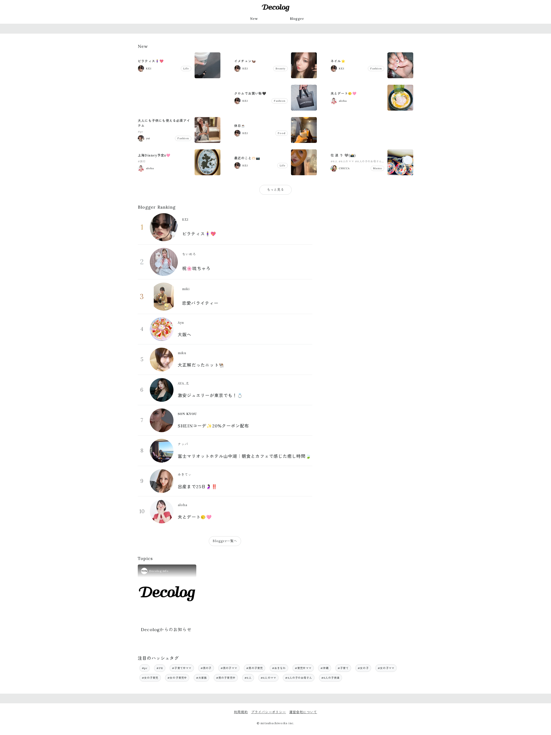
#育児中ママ (303, 668)
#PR (159, 668)
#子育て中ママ (181, 668)
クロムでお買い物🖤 (250, 93)
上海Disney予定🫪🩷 (154, 155)
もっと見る (275, 190)
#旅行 (142, 161)
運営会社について (303, 712)
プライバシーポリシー (268, 712)
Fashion (376, 68)
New (254, 19)
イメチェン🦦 (245, 61)
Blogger (297, 19)
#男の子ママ (229, 668)
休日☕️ (240, 126)
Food (281, 133)
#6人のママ (346, 161)
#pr (140, 131)
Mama (377, 168)
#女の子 (363, 668)
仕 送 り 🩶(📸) (343, 155)
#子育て (343, 668)
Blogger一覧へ (225, 541)
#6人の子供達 (330, 677)
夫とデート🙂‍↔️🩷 (344, 93)
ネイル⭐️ (338, 61)
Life (186, 68)
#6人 (334, 161)
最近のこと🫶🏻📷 (247, 158)
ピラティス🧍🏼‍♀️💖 (151, 61)
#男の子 (206, 668)
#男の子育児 (254, 668)
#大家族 (201, 677)
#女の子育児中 (177, 677)
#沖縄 (324, 668)
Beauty (280, 68)
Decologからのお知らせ (166, 629)
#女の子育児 (150, 677)
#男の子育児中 (225, 677)
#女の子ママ (386, 668)
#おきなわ (279, 668)
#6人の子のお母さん (368, 161)
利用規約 (241, 712)
